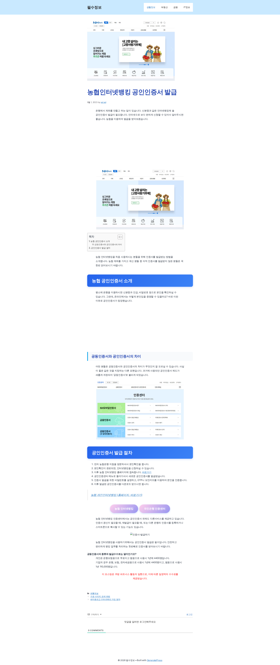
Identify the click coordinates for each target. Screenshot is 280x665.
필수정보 (94, 7)
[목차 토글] (118, 236)
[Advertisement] (140, 145)
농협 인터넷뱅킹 (124, 508)
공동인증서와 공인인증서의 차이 (108, 244)
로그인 (189, 614)
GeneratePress (154, 660)
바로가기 (146, 472)
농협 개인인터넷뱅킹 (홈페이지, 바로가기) (116, 495)
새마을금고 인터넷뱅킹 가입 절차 (105, 599)
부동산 (164, 7)
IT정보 (187, 7)
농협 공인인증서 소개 (100, 241)
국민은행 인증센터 (154, 508)
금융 (175, 7)
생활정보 (151, 7)
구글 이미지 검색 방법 (100, 596)
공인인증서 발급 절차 (100, 248)
